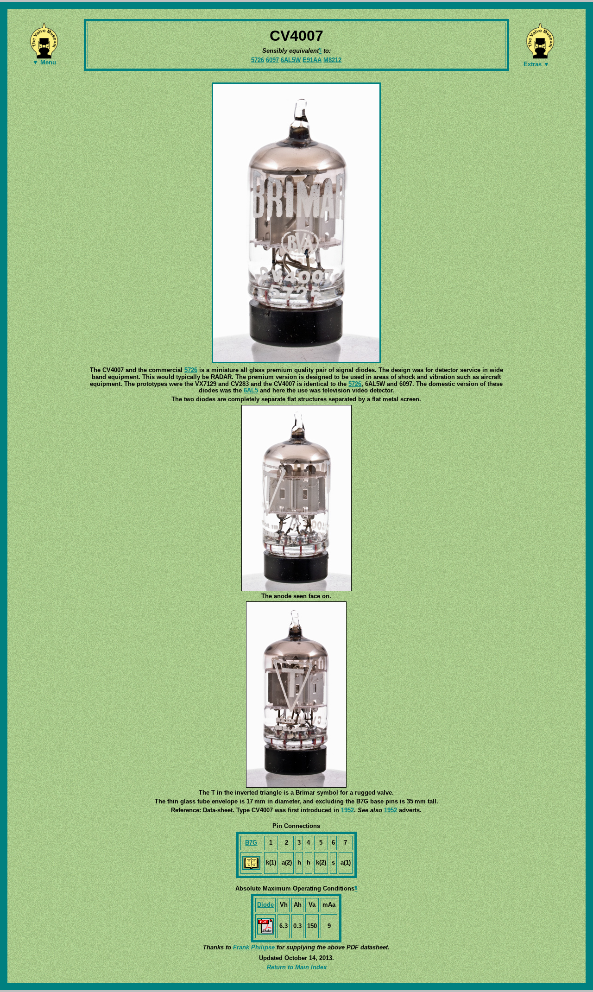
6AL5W (291, 60)
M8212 (332, 60)
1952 (347, 810)
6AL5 (251, 390)
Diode (265, 904)
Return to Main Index (297, 967)
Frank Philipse (254, 947)
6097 (272, 60)
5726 (257, 60)
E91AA (312, 60)
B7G (251, 842)
